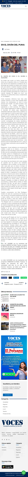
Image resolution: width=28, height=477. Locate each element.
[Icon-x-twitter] (4, 439)
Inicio (2, 41)
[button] (23, 6)
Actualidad (6, 41)
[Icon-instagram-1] (6, 439)
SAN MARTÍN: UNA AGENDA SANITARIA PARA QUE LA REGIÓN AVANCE (18, 306)
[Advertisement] (14, 23)
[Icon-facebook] (2, 439)
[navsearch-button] (26, 6)
